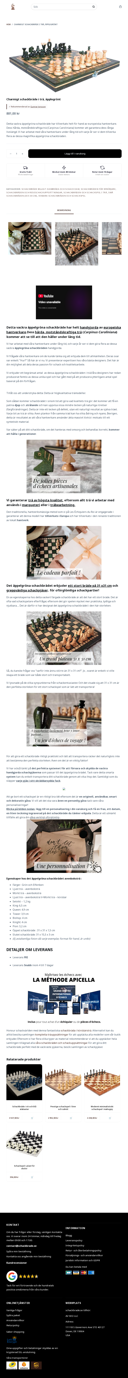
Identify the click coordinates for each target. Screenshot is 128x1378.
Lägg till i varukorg (75, 153)
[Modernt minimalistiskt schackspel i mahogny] (102, 1082)
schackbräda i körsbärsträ (76, 1030)
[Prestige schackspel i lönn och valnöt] (63, 1082)
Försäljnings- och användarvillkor (84, 1255)
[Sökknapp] (94, 7)
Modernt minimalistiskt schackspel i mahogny (102, 1108)
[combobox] (62, 6)
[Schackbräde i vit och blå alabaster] (24, 1082)
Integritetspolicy (75, 1245)
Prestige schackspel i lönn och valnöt (63, 1108)
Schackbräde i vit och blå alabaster (24, 1108)
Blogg (69, 1235)
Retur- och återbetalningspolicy (83, 1250)
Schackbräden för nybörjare (98, 189)
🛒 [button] (32, 1117)
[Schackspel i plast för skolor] (24, 1142)
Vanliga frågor (14, 1310)
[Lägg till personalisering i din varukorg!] (64, 846)
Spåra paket (13, 1315)
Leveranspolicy (74, 1240)
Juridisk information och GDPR (83, 1260)
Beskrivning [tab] (64, 210)
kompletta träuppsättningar (51, 1034)
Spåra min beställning (18, 1251)
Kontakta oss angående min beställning (28, 1256)
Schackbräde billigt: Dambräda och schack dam (51, 189)
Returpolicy (12, 1325)
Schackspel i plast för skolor (24, 1167)
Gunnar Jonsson (38, 106)
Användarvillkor (15, 1320)
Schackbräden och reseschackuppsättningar (34, 192)
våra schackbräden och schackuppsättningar (61, 1043)
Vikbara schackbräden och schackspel (62, 195)
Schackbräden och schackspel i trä (85, 192)
